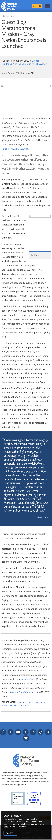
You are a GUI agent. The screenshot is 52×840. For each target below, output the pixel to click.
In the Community (24, 63)
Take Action (40, 63)
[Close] (48, 816)
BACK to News (8, 16)
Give (36, 6)
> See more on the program (15, 148)
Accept (10, 833)
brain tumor (34, 702)
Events (35, 60)
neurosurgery (24, 705)
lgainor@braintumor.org (23, 692)
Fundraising (7, 63)
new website (28, 679)
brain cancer (22, 702)
